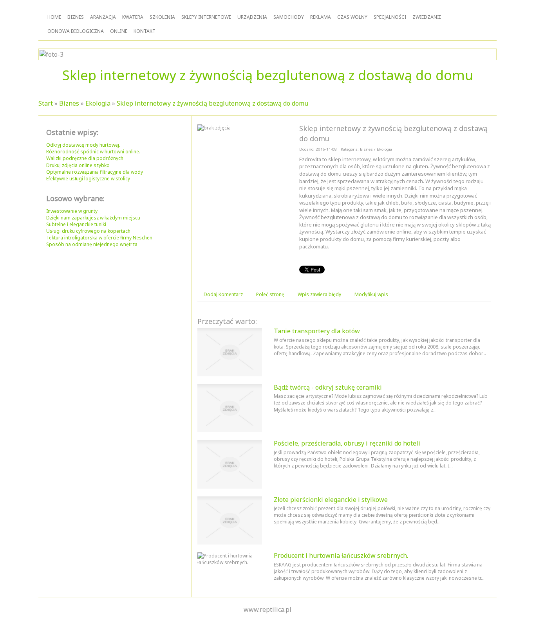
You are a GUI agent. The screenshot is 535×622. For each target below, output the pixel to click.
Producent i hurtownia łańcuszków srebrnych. (341, 555)
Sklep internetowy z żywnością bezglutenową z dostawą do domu (212, 103)
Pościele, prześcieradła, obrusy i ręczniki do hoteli (347, 443)
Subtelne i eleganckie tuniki (76, 224)
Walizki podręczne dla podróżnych (84, 158)
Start (45, 103)
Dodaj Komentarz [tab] (223, 294)
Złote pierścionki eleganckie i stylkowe (331, 499)
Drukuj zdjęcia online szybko (78, 165)
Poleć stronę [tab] (270, 294)
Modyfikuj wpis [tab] (371, 294)
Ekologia (97, 103)
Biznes (69, 103)
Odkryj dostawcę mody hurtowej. (83, 145)
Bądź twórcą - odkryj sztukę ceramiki (328, 387)
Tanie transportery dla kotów (317, 331)
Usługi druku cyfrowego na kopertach (88, 231)
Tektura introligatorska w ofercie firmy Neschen (99, 237)
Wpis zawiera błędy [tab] (319, 294)
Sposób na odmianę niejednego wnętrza (91, 244)
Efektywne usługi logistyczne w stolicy (88, 178)
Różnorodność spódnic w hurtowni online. (93, 151)
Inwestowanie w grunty (72, 211)
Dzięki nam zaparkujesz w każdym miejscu (93, 217)
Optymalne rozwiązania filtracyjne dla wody (94, 172)
